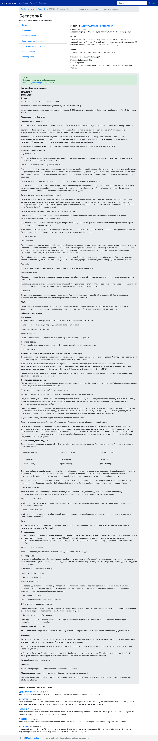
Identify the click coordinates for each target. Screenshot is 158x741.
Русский (33, 3)
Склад (24, 25)
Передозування (28, 51)
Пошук (152, 3)
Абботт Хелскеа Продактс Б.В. (97, 25)
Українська (23, 3)
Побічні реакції (28, 57)
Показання (26, 30)
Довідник (25, 9)
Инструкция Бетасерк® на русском (38, 83)
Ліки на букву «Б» (38, 9)
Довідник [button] (43, 3)
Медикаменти (9, 3)
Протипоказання (29, 36)
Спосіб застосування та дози (34, 46)
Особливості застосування (33, 41)
